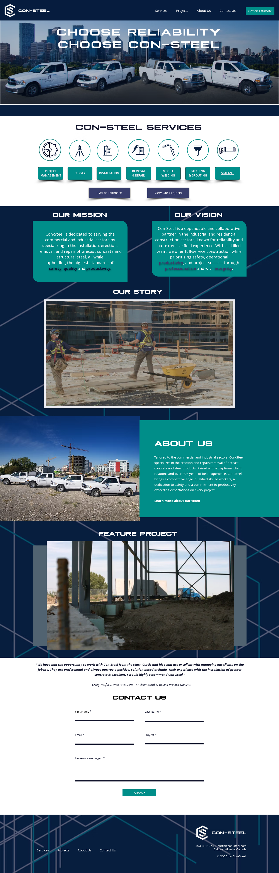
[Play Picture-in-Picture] (220, 400)
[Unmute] (59, 400)
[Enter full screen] (227, 400)
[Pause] (51, 400)
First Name (82, 711)
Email (78, 735)
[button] (228, 645)
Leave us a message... (88, 758)
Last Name (152, 711)
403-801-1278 (205, 846)
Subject (149, 735)
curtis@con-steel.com (232, 846)
